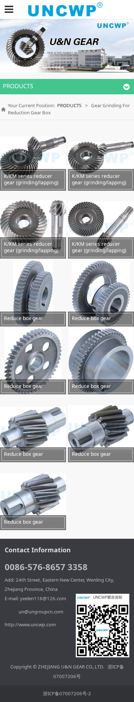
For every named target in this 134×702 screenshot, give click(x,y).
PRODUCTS (69, 105)
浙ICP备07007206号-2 (67, 693)
